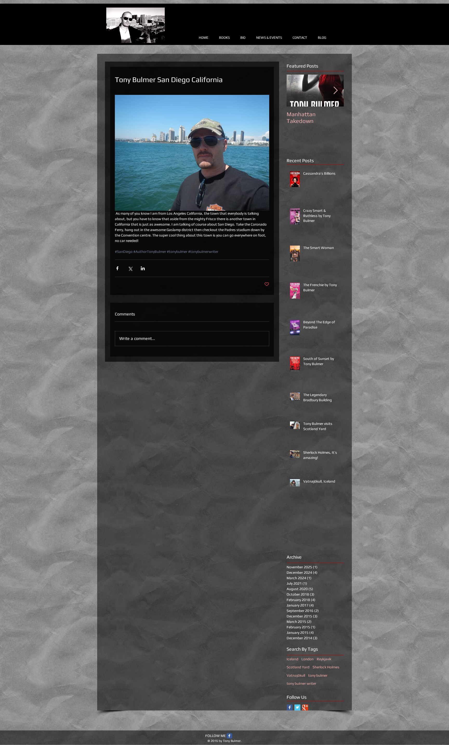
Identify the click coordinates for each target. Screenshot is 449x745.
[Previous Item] (295, 91)
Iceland (292, 659)
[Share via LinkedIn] (142, 268)
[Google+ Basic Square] (305, 707)
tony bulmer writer (301, 683)
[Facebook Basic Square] (290, 707)
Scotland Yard (298, 667)
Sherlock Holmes (326, 667)
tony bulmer (317, 675)
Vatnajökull (296, 675)
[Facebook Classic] (229, 736)
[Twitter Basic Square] (297, 707)
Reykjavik (324, 659)
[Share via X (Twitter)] (130, 268)
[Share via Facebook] (117, 268)
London (307, 659)
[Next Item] (335, 91)
